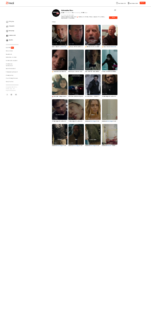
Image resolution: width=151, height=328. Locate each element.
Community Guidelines (9, 64)
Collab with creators (11, 60)
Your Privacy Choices (12, 78)
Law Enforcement (11, 68)
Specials (9, 47)
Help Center (9, 81)
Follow (113, 17)
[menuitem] (13, 22)
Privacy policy (9, 75)
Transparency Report (12, 72)
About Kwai (9, 51)
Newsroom (9, 54)
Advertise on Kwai (11, 57)
